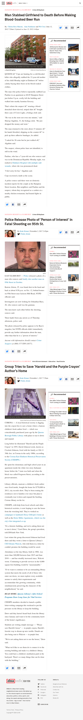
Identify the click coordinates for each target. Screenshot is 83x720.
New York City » (55, 287)
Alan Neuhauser (29, 26)
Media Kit (55, 698)
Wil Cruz (41, 26)
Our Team (56, 692)
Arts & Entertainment (39, 361)
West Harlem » (55, 57)
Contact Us (56, 690)
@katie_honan (25, 234)
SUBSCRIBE (44, 704)
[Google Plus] (38, 692)
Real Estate (61, 361)
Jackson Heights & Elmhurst (18, 10)
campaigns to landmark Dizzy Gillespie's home (23, 514)
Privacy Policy (19, 710)
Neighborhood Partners (60, 684)
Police (26, 275)
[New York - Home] (11, 3)
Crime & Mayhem (38, 10)
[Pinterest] (38, 690)
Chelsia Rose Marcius (15, 26)
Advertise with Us (58, 687)
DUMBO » (52, 251)
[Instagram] (38, 695)
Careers (55, 695)
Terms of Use (10, 710)
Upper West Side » (56, 44)
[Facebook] (38, 687)
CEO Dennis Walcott (13, 543)
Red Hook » (53, 420)
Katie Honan (24, 231)
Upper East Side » (55, 275)
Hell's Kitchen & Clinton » (58, 408)
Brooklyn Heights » (56, 69)
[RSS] (38, 698)
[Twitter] (38, 684)
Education (52, 361)
